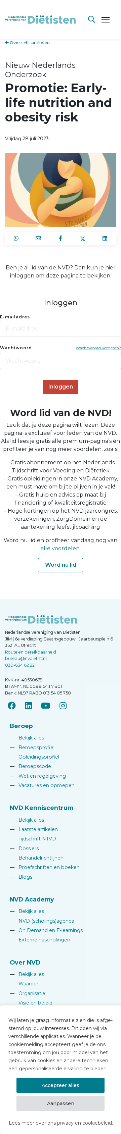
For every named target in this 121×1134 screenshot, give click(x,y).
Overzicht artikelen (29, 42)
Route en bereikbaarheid (30, 652)
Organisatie (27, 993)
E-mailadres (15, 316)
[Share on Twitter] (83, 238)
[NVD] (40, 19)
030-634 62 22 (20, 665)
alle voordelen (60, 548)
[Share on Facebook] (60, 238)
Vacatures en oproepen (42, 785)
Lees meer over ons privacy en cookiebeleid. (61, 1123)
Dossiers (24, 848)
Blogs (21, 877)
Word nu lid (60, 565)
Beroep (21, 725)
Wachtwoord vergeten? (98, 347)
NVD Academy (32, 899)
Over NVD (25, 962)
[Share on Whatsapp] (16, 238)
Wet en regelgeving (38, 776)
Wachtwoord (16, 347)
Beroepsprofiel (32, 747)
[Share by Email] (38, 238)
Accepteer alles (60, 1085)
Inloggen (60, 386)
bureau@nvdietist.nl (26, 658)
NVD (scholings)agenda (42, 921)
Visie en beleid (31, 1003)
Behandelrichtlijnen (37, 858)
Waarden (25, 984)
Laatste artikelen (34, 829)
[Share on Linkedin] (105, 238)
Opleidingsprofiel (34, 757)
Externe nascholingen (40, 940)
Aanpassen (60, 1103)
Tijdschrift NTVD (33, 839)
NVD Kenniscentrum (41, 807)
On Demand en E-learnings (46, 930)
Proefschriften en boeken (45, 867)
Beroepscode (30, 766)
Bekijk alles (27, 738)
